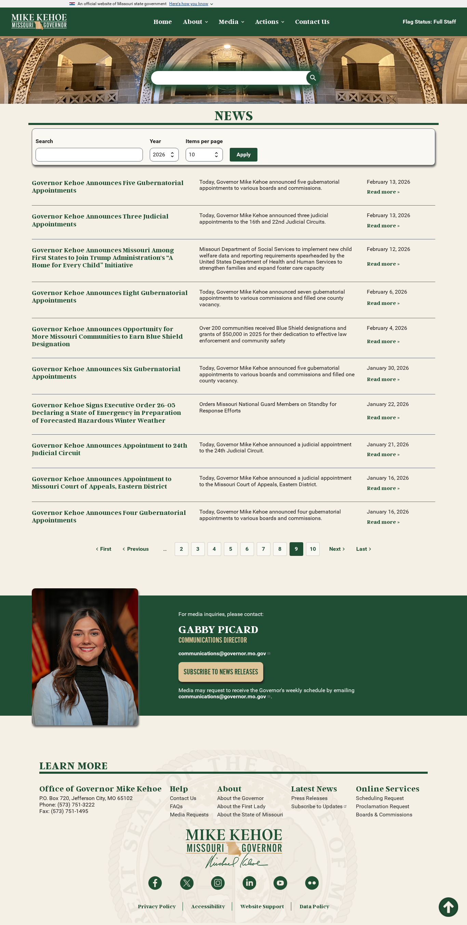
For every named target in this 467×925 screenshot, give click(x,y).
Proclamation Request (382, 806)
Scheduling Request (380, 798)
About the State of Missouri (250, 814)
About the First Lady (241, 806)
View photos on (312, 883)
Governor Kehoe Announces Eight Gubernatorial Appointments (110, 296)
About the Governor (240, 798)
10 (313, 549)
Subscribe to (317, 806)
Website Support (262, 906)
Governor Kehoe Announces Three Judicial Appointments (100, 219)
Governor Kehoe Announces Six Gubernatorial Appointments (106, 372)
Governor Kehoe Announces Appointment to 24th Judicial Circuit (109, 449)
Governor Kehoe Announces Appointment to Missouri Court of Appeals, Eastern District (102, 482)
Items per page (204, 141)
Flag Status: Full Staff (429, 21)
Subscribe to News (221, 671)
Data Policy (314, 906)
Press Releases (309, 798)
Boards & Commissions (384, 814)
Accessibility (208, 906)
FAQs (176, 806)
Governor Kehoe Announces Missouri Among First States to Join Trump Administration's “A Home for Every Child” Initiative (103, 257)
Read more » (383, 191)
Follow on (187, 883)
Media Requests (189, 814)
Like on (155, 883)
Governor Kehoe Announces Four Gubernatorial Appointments (109, 516)
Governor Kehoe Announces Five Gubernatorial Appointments (108, 186)
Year (155, 141)
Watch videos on (280, 883)
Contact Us (183, 798)
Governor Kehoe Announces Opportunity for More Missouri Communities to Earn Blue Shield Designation (107, 336)
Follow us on (218, 883)
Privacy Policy (157, 906)
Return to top (448, 901)
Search (44, 141)
